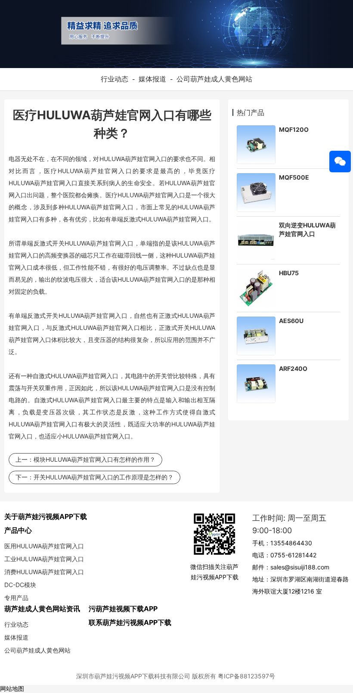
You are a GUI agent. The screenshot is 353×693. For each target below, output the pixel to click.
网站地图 (12, 688)
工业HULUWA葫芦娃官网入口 (44, 558)
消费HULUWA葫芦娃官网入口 (44, 571)
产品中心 (18, 530)
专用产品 (16, 597)
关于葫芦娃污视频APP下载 (45, 516)
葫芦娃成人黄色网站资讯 (42, 608)
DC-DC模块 (20, 584)
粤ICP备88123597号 (246, 676)
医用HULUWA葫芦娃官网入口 (44, 546)
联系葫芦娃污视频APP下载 (130, 622)
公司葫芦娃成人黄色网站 (214, 79)
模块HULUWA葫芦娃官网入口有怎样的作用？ (94, 459)
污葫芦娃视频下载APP (123, 608)
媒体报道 (152, 79)
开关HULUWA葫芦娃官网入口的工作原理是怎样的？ (103, 477)
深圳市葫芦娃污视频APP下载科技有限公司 (133, 676)
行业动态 (114, 79)
